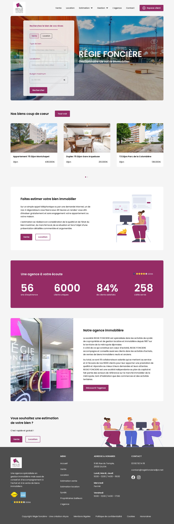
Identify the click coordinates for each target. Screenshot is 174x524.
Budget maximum (38, 74)
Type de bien (35, 43)
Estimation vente (68, 480)
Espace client (154, 8)
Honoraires (145, 516)
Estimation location (69, 486)
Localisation (35, 58)
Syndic (63, 492)
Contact (130, 8)
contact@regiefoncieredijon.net (147, 469)
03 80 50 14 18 (138, 463)
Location (70, 8)
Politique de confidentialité (109, 516)
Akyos (66, 516)
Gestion (101, 8)
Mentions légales (82, 516)
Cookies (131, 516)
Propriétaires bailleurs (71, 498)
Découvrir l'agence (96, 387)
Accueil (64, 463)
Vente (58, 8)
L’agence (117, 8)
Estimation (84, 8)
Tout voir (62, 113)
